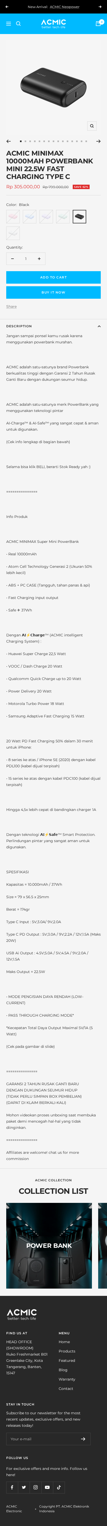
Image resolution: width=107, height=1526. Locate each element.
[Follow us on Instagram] (35, 1487)
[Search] (18, 23)
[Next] (98, 141)
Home (64, 1342)
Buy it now (53, 292)
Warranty (67, 1379)
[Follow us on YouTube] (47, 1487)
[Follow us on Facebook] (12, 1487)
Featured (67, 1360)
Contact (66, 1388)
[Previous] (8, 141)
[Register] (83, 1439)
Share (11, 306)
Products (67, 1351)
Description (19, 326)
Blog (63, 1370)
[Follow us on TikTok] (59, 1487)
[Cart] (98, 23)
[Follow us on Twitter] (24, 1487)
